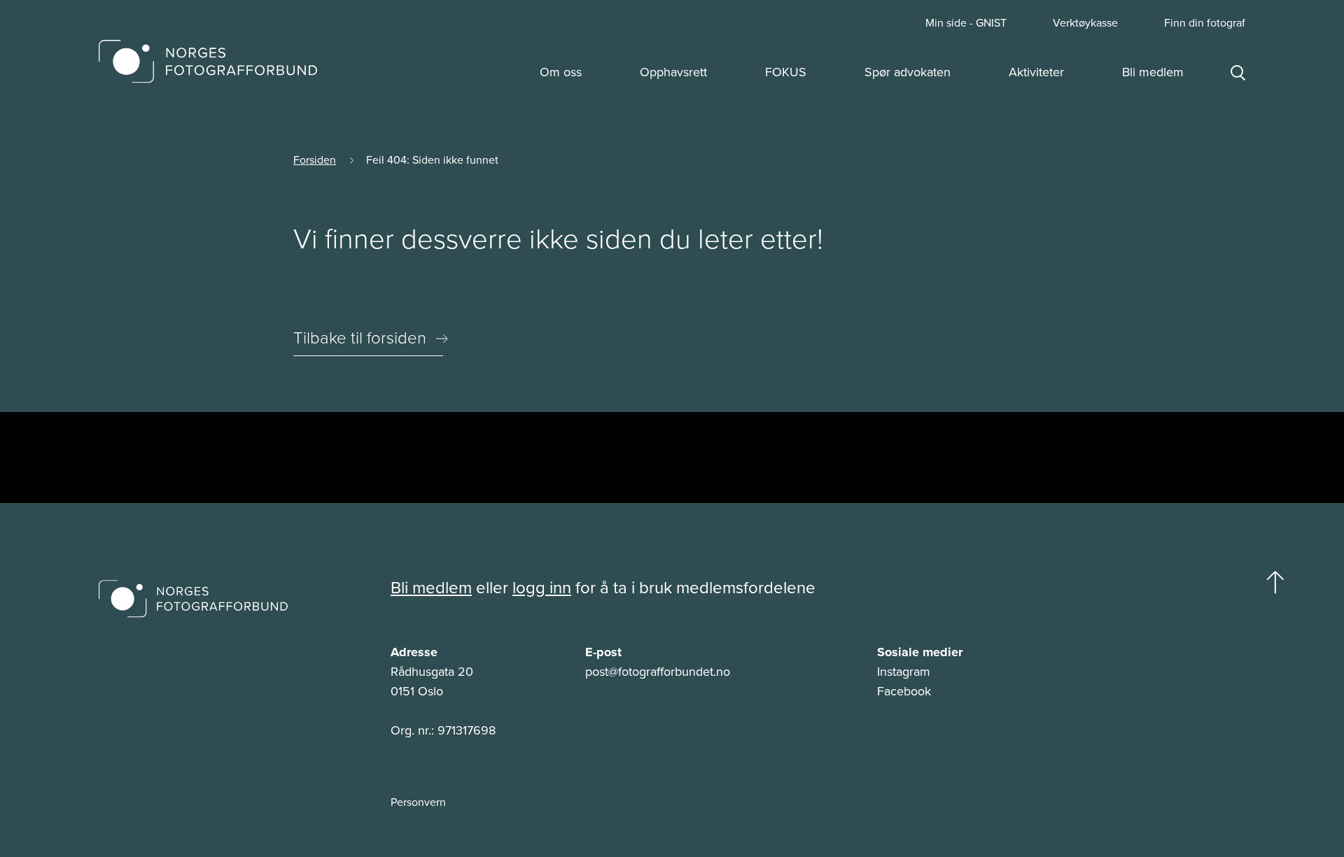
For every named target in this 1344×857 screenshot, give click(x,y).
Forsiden (314, 160)
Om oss (561, 72)
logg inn (541, 587)
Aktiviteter (1036, 72)
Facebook (904, 691)
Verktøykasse (1085, 23)
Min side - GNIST (966, 23)
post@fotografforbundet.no (657, 672)
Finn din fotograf (1204, 23)
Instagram (903, 672)
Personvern (418, 802)
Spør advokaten (907, 72)
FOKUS (785, 72)
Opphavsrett (673, 72)
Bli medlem (1153, 72)
